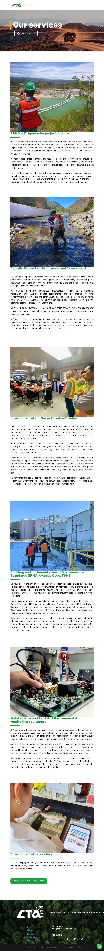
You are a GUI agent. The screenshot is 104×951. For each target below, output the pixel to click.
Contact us (32, 937)
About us (31, 931)
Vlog (28, 941)
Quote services (26, 33)
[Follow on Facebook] (67, 939)
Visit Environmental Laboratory (28, 881)
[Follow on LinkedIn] (75, 939)
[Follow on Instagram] (82, 939)
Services (30, 934)
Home (29, 927)
